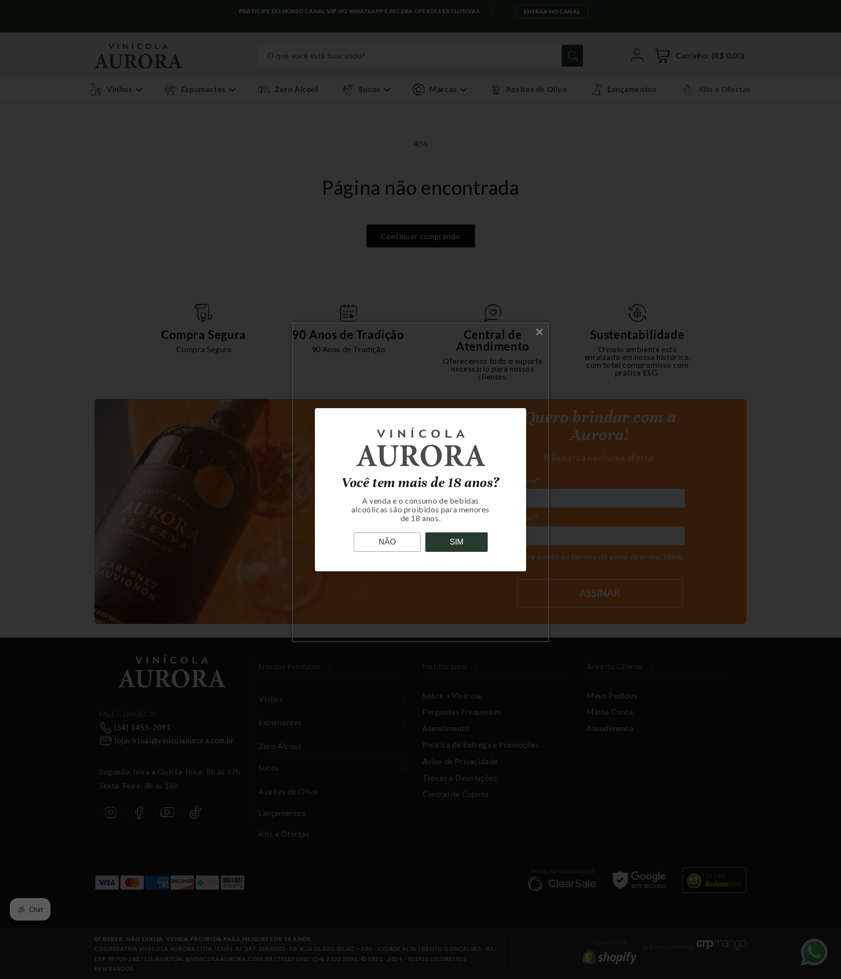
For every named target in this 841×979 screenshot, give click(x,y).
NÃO (387, 542)
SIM (456, 542)
